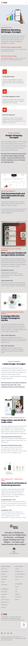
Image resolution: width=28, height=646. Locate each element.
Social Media (4, 576)
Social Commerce (5, 599)
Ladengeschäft (4, 571)
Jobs (16, 589)
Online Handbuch (19, 576)
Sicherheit (3, 607)
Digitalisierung (4, 604)
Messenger (3, 579)
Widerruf (17, 599)
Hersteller (3, 597)
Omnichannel (4, 584)
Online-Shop (4, 569)
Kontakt (17, 569)
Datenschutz (18, 597)
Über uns (17, 586)
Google (2, 582)
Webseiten (3, 574)
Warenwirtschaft (5, 602)
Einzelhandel (4, 594)
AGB (16, 591)
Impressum (17, 594)
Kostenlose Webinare (20, 574)
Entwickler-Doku (19, 571)
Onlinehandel (4, 591)
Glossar (17, 579)
